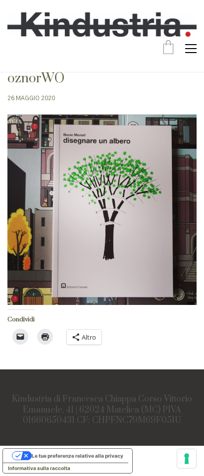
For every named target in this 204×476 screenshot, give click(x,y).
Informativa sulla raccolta (39, 468)
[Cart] (168, 49)
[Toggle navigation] (191, 49)
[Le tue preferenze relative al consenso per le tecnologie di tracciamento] (186, 458)
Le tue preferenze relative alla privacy (77, 456)
